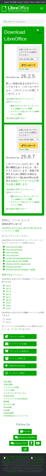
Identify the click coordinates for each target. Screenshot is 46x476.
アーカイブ (16, 329)
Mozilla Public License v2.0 (35, 464)
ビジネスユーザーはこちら (15, 393)
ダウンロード (9, 22)
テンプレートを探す (17, 373)
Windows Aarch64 (13, 267)
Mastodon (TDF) (20, 443)
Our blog (26, 431)
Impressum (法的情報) (8, 456)
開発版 (6, 402)
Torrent (21, 69)
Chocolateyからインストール (16, 416)
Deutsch (20, 2)
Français (32, 2)
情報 (27, 69)
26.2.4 (8, 289)
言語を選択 (8, 385)
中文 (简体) (13, 2)
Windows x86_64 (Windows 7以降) (20, 270)
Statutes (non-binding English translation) (17, 458)
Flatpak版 (8, 407)
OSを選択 (8, 382)
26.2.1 (8, 297)
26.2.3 (8, 291)
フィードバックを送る (18, 344)
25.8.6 (8, 306)
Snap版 (7, 410)
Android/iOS (9, 396)
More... (44, 2)
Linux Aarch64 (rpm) (14, 250)
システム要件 (9, 390)
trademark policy (12, 471)
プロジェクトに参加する (19, 351)
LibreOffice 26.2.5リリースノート (20, 99)
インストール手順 (11, 387)
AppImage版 (9, 413)
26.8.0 (8, 319)
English (6, 2)
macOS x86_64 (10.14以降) (17, 261)
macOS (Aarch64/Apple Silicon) (19, 258)
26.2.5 (8, 286)
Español (26, 2)
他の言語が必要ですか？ (16, 118)
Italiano (38, 2)
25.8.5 (8, 309)
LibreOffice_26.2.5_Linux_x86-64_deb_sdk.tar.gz (22, 228)
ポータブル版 (9, 404)
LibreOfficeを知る (17, 366)
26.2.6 (8, 322)
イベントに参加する (18, 358)
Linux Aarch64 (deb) (14, 247)
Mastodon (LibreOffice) (26, 437)
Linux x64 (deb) (12, 253)
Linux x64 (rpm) (12, 255)
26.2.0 (8, 300)
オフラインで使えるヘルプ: (25, 111)
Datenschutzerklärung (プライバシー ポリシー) (29, 456)
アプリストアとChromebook (15, 399)
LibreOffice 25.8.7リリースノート (20, 189)
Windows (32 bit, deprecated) (18, 264)
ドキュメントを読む (17, 336)
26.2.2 (8, 294)
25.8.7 (8, 303)
